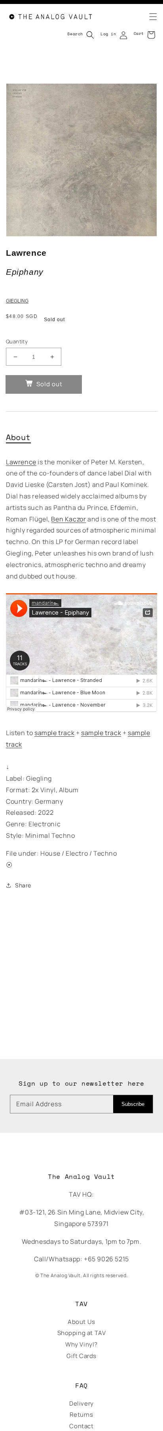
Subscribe (132, 1104)
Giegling (17, 301)
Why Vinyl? (81, 1344)
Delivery (81, 1403)
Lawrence (21, 462)
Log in (108, 34)
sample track (54, 732)
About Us (81, 1322)
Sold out (49, 384)
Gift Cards (81, 1356)
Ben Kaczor (68, 519)
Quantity (17, 341)
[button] (148, 16)
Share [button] (23, 885)
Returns (81, 1414)
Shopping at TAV (81, 1333)
